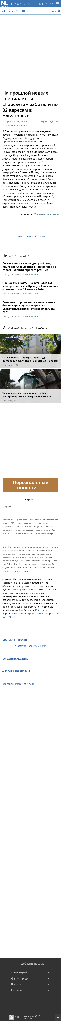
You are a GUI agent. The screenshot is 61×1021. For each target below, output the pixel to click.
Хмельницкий (19, 972)
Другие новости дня (16, 671)
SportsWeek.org (36, 613)
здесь (25, 571)
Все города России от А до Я (18, 683)
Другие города (19, 978)
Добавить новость (32, 963)
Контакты (16, 989)
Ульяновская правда (14, 125)
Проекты (16, 984)
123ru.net (40, 610)
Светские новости (14, 639)
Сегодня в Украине (15, 658)
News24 (6, 617)
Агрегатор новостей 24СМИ (30, 236)
